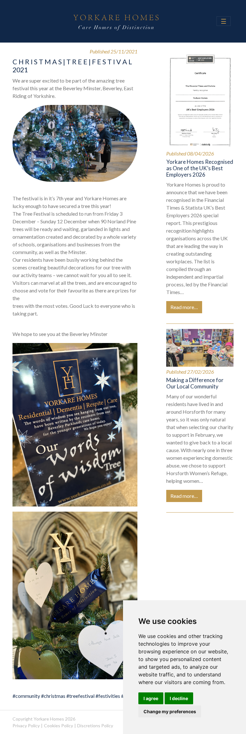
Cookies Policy (58, 725)
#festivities (107, 696)
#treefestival (80, 696)
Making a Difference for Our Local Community (195, 383)
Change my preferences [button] (170, 711)
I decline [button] (179, 698)
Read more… (184, 307)
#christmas (53, 696)
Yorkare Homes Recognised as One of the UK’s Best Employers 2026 (199, 168)
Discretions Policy (95, 725)
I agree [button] (151, 698)
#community (26, 696)
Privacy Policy (26, 725)
